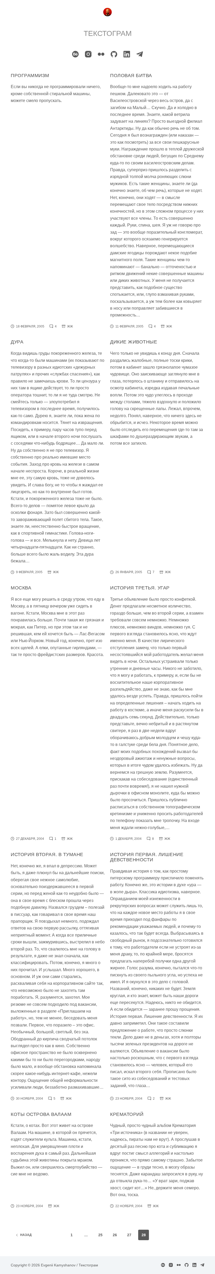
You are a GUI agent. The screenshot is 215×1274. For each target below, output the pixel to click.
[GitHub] (114, 54)
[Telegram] (139, 54)
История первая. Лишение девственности (146, 857)
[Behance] (75, 54)
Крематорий (126, 1114)
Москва (21, 587)
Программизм (30, 75)
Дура (17, 342)
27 (129, 1235)
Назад (26, 1235)
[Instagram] (88, 54)
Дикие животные (133, 342)
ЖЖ (70, 326)
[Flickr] (101, 54)
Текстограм (108, 33)
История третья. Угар (140, 587)
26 (115, 1235)
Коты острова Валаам (41, 1114)
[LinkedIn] (126, 54)
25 (100, 1235)
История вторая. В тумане (47, 854)
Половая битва (131, 75)
